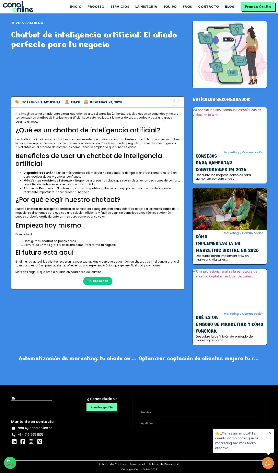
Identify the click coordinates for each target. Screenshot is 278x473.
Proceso (96, 6)
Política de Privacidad (164, 464)
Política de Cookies (112, 464)
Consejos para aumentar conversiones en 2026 (221, 163)
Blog (230, 6)
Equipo (170, 6)
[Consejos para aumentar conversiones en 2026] (230, 128)
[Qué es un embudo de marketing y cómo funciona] (230, 290)
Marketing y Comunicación (244, 152)
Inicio (75, 6)
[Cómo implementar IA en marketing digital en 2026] (230, 209)
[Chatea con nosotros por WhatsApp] (10, 463)
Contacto (208, 6)
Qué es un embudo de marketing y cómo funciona (229, 324)
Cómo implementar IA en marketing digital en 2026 (227, 243)
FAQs (187, 6)
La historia (146, 6)
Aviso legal (137, 464)
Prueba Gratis (258, 6)
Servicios (120, 6)
